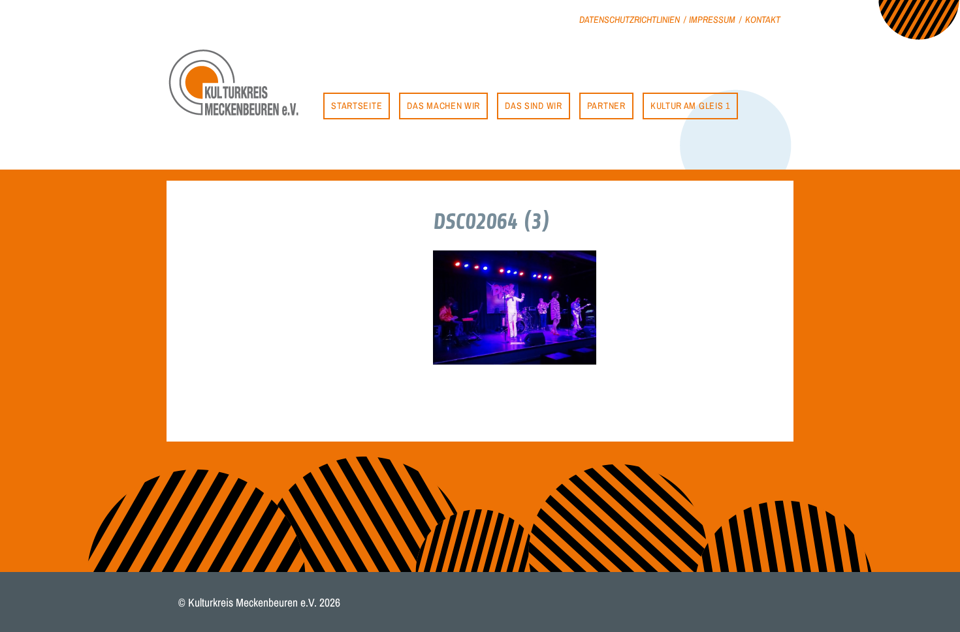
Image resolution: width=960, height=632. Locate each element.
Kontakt (762, 19)
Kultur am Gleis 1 (690, 105)
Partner (606, 105)
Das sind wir (533, 105)
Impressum (712, 19)
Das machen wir (443, 105)
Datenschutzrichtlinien (629, 19)
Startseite (356, 105)
